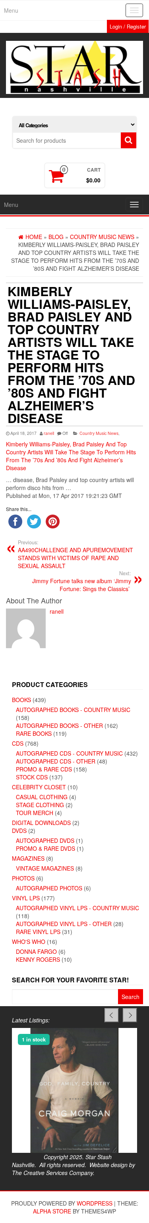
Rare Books (34, 733)
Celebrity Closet (39, 787)
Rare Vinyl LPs (38, 932)
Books (21, 700)
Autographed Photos (49, 888)
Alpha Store (52, 1211)
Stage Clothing (40, 805)
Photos (23, 878)
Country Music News (98, 433)
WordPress (94, 1203)
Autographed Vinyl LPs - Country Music (77, 908)
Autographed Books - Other (59, 725)
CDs (17, 743)
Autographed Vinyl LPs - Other (64, 924)
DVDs (19, 830)
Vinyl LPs (26, 898)
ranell (49, 433)
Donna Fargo (36, 951)
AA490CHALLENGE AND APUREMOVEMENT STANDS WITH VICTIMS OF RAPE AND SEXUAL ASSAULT (75, 554)
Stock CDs (32, 777)
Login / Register (128, 26)
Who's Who (28, 941)
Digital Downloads (41, 823)
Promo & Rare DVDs (45, 848)
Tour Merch (34, 813)
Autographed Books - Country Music (73, 710)
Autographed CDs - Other (55, 761)
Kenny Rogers (38, 959)
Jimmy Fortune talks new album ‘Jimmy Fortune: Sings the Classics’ (81, 581)
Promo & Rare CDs (44, 769)
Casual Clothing (42, 797)
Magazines (28, 858)
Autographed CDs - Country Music (69, 753)
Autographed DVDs (45, 840)
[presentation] (111, 1015)
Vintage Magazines (45, 868)
